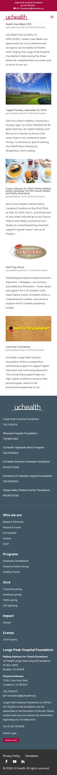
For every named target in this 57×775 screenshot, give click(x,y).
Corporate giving (12, 589)
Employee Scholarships (16, 560)
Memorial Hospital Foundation (20, 433)
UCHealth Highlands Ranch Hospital (23, 447)
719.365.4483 (10, 438)
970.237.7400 (11, 467)
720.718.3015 (10, 424)
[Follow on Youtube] (14, 761)
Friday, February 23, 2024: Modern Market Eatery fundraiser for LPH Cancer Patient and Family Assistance (28, 191)
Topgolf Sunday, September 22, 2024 (26, 110)
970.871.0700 (11, 495)
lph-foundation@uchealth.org (19, 695)
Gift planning (10, 605)
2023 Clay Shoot (15, 267)
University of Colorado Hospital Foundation (27, 475)
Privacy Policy (11, 756)
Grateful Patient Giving (16, 566)
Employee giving (12, 594)
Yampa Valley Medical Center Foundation (26, 490)
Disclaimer (31, 756)
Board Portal (11, 740)
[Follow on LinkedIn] (22, 761)
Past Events (40, 27)
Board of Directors (13, 521)
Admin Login (10, 733)
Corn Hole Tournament (18, 346)
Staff (6, 543)
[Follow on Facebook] (6, 761)
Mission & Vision (12, 527)
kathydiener (13, 196)
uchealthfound (15, 113)
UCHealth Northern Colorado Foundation (26, 461)
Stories (7, 622)
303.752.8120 (10, 452)
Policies (7, 538)
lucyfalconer (14, 27)
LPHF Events (10, 639)
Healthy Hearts (11, 571)
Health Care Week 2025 (18, 24)
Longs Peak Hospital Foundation (21, 419)
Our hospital (9, 532)
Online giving (10, 599)
